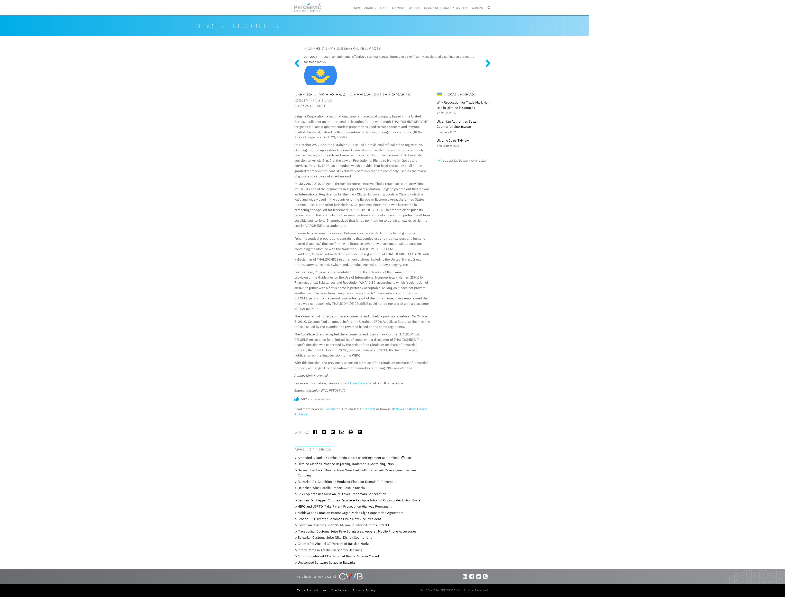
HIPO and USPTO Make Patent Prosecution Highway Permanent (345, 506)
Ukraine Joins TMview (453, 140)
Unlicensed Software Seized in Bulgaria (326, 562)
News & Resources (437, 8)
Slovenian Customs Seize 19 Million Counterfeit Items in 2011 (343, 525)
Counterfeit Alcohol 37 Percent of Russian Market (334, 544)
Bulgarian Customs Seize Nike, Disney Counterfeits (335, 537)
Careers (462, 8)
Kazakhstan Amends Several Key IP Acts (342, 48)
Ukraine (330, 409)
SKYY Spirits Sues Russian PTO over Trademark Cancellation (342, 494)
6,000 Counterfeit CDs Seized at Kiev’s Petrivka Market (338, 556)
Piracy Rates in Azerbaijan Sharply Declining (330, 550)
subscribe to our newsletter (461, 160)
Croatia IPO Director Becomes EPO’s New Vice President (339, 519)
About (368, 8)
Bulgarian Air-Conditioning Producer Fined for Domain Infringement (347, 482)
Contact (478, 8)
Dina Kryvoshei (361, 383)
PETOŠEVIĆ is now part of (317, 576)
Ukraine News (459, 94)
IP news (369, 409)
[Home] (308, 7)
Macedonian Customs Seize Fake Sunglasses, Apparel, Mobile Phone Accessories (357, 531)
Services (398, 8)
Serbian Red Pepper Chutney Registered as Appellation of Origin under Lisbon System (360, 500)
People (383, 8)
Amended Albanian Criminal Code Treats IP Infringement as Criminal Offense (354, 458)
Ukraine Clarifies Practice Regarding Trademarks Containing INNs (346, 464)
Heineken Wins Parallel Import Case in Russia (331, 488)
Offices (415, 8)
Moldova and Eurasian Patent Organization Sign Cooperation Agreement (351, 513)
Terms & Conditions (312, 590)
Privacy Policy (364, 590)
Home (357, 8)
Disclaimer (339, 590)
